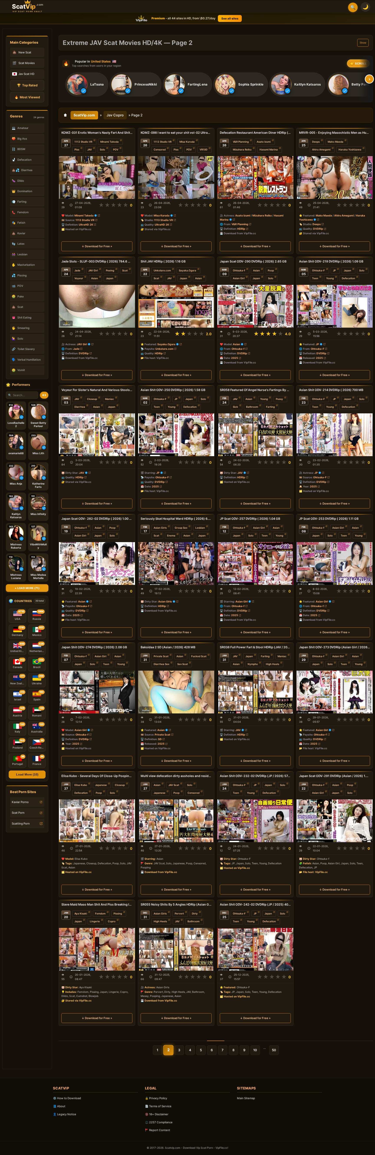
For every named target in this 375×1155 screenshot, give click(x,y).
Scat (125, 270)
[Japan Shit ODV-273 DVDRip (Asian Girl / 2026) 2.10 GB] (334, 692)
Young (330, 278)
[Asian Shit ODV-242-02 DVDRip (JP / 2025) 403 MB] (255, 949)
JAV (89, 149)
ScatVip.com (84, 115)
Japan (109, 278)
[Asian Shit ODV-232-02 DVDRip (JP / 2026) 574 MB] (255, 820)
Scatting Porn (21, 823)
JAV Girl (93, 270)
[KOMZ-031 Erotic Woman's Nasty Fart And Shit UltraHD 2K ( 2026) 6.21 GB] (97, 177)
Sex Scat (182, 664)
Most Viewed (27, 97)
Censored (160, 149)
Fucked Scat (198, 656)
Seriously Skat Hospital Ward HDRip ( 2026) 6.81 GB (176, 518)
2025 (234, 358)
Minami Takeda (109, 141)
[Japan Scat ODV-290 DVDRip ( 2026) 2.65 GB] (255, 306)
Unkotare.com (162, 270)
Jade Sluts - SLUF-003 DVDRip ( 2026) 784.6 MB (96, 261)
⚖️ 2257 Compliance (159, 1122)
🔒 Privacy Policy (156, 1098)
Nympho (253, 664)
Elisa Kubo (80, 785)
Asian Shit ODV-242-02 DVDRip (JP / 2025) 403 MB (255, 904)
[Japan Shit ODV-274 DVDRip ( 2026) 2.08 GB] (97, 692)
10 (255, 1050)
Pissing (117, 913)
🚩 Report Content (157, 1130)
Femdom (100, 913)
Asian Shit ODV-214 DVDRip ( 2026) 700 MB (331, 390)
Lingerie (95, 921)
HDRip (241, 228)
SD (160, 739)
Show (363, 42)
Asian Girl (239, 278)
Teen (315, 278)
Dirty (195, 913)
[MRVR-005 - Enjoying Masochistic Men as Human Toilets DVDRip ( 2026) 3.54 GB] (334, 177)
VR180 (203, 149)
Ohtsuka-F (318, 270)
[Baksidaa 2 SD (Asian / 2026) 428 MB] (176, 692)
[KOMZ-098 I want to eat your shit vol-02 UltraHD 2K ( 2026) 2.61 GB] (176, 177)
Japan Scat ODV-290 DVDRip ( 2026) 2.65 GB (253, 261)
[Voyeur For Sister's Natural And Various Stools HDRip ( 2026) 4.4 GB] (97, 434)
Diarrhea (79, 406)
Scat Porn (18, 812)
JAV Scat (173, 785)
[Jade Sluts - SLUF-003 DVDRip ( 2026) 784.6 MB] (97, 306)
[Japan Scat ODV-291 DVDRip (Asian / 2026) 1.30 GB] (334, 820)
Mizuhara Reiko (242, 149)
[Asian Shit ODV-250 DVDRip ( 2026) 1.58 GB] (176, 434)
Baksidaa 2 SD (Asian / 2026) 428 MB (168, 647)
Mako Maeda (335, 141)
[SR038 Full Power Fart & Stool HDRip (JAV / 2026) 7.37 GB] (255, 692)
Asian (94, 278)
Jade (77, 270)
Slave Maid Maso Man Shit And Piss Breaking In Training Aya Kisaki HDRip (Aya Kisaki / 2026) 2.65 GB (96, 904)
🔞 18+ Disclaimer (156, 1114)
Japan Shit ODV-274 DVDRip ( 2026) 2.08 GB (94, 647)
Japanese (101, 785)
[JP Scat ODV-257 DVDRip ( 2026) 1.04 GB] (255, 563)
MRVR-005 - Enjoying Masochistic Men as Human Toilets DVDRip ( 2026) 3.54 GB (334, 132)
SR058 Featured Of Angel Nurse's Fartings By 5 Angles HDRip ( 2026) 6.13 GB (255, 390)
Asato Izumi (264, 141)
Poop (271, 270)
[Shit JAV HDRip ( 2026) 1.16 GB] (176, 306)
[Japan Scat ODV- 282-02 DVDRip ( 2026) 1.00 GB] (97, 563)
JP (334, 270)
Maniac (109, 399)
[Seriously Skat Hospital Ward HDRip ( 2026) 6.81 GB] (176, 563)
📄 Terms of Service (158, 1106)
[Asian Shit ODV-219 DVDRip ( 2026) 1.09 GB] (334, 306)
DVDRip (318, 228)
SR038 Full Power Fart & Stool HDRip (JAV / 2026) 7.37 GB (255, 647)
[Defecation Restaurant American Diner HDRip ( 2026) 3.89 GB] (255, 177)
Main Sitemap (246, 1098)
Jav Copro (115, 115)
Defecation (348, 278)
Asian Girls (160, 527)
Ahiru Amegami (321, 149)
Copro (111, 921)
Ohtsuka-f (239, 270)
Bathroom (252, 406)
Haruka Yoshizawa (350, 149)
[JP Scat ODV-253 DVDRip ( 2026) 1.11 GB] (334, 563)
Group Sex (181, 527)
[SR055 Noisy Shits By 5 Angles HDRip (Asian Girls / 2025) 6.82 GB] (176, 949)
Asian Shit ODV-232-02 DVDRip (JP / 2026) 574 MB (255, 776)
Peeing (110, 270)
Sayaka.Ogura (187, 270)
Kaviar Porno (20, 802)
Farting (270, 406)
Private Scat (161, 656)
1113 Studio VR (83, 141)
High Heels (272, 664)
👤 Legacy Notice (64, 1114)
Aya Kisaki (80, 913)
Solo (102, 149)
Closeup (92, 399)
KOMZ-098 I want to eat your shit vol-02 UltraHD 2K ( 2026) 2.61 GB (176, 132)
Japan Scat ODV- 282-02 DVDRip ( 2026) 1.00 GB (96, 518)
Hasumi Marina (269, 149)
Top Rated (27, 85)
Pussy (279, 399)
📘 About (59, 1106)
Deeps (316, 141)
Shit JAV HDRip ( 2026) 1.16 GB (163, 261)
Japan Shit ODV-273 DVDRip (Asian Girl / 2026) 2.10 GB (334, 647)
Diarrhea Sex (161, 664)
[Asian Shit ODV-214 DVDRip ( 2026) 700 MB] (334, 434)
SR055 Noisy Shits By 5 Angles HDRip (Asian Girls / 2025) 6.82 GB (176, 904)
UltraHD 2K (86, 224)
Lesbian (200, 527)
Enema (171, 535)
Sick (235, 406)
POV (115, 149)
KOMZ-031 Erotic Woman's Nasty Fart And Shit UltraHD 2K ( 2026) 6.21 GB (96, 132)
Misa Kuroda (187, 141)
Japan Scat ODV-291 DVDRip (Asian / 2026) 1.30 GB (334, 776)
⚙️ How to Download (67, 1098)
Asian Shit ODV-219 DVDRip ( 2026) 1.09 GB (331, 261)
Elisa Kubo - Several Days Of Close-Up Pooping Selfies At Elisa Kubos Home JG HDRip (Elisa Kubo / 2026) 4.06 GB (96, 776)
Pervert (179, 913)
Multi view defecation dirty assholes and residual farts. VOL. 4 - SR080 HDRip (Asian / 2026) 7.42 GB (176, 776)
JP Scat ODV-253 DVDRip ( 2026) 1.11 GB (329, 518)
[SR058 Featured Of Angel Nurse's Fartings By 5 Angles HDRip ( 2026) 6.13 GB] (255, 434)
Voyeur (78, 278)
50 (274, 1050)
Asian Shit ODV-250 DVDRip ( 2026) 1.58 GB (173, 390)
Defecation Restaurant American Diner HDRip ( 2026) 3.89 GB (255, 132)
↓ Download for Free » (97, 246)
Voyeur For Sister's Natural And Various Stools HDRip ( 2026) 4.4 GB (96, 390)
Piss (76, 149)
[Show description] (71, 205)
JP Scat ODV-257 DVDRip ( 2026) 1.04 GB (250, 518)
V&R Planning (241, 141)
